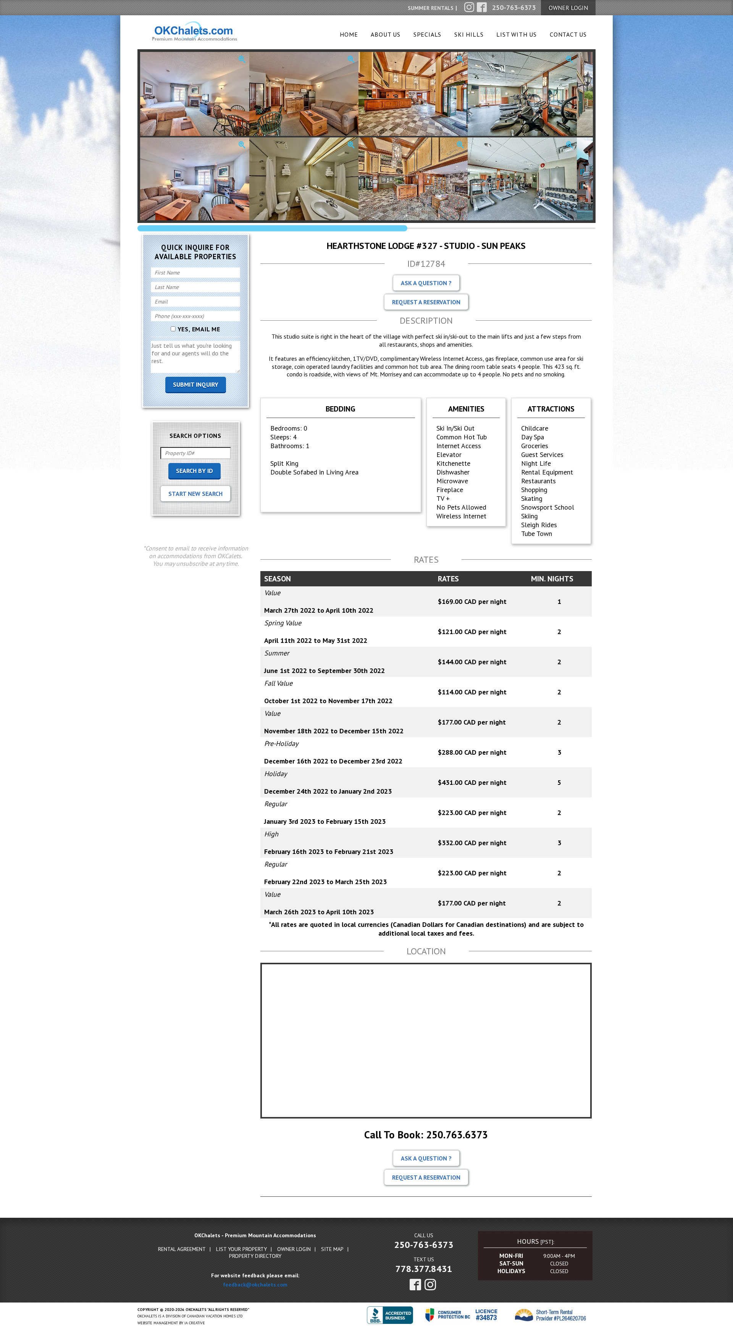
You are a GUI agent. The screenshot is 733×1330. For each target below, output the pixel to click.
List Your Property (241, 1249)
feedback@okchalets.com (255, 1284)
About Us (385, 34)
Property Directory (255, 1256)
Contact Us (568, 34)
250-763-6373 (424, 1245)
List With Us (516, 34)
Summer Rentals (431, 8)
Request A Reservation (426, 302)
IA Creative (194, 1322)
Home (349, 34)
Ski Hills (468, 34)
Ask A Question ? (426, 283)
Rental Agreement (182, 1249)
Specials (427, 34)
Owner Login (294, 1249)
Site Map (332, 1249)
